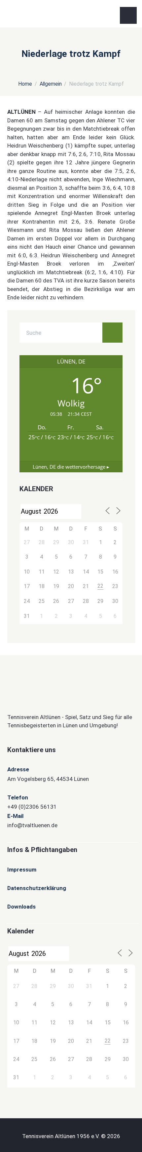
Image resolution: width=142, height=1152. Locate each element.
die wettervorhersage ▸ (71, 466)
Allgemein (51, 84)
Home (25, 84)
